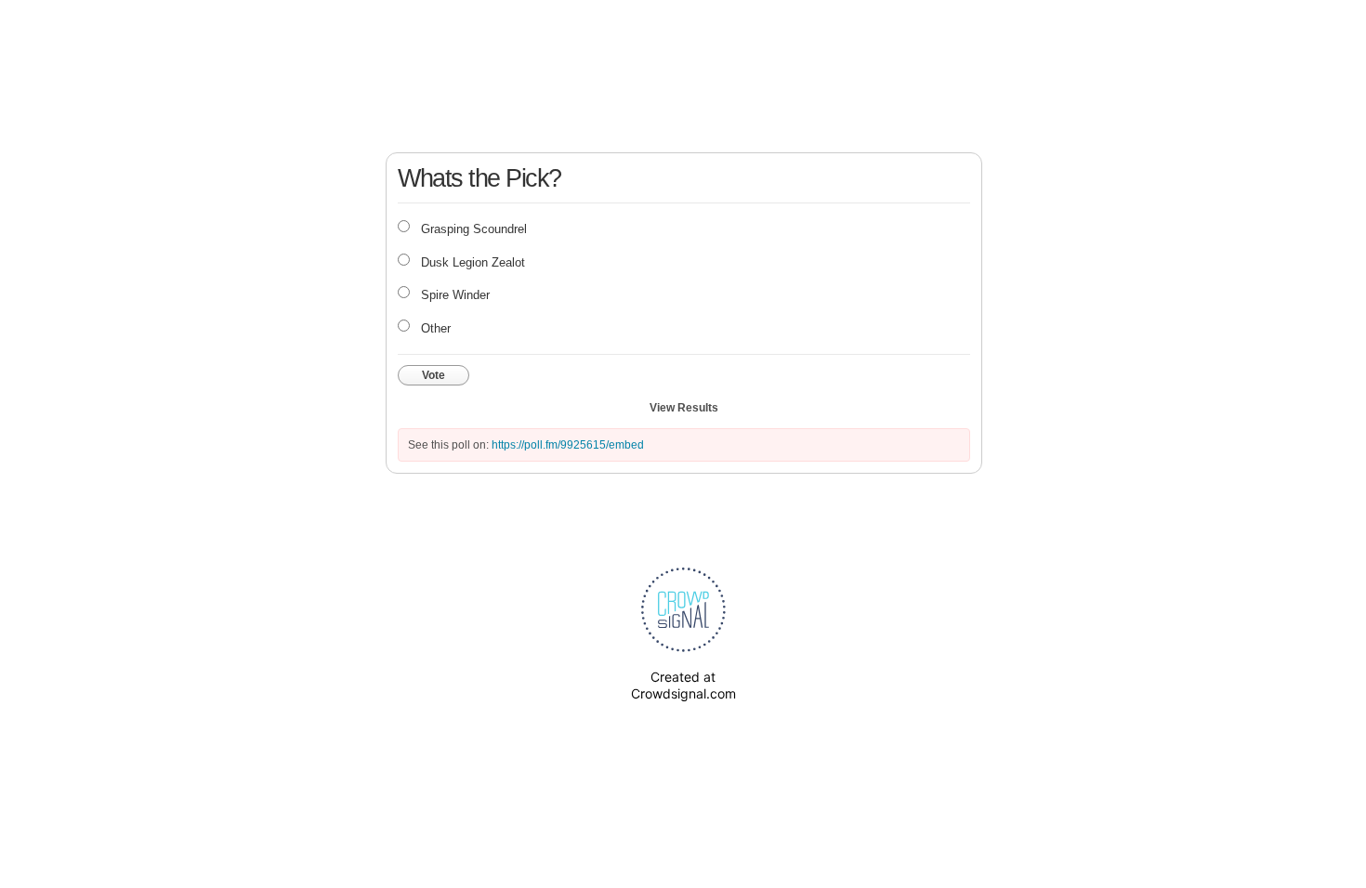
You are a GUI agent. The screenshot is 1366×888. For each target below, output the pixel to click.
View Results (684, 407)
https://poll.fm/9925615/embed (568, 444)
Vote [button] (433, 375)
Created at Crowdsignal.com (683, 685)
